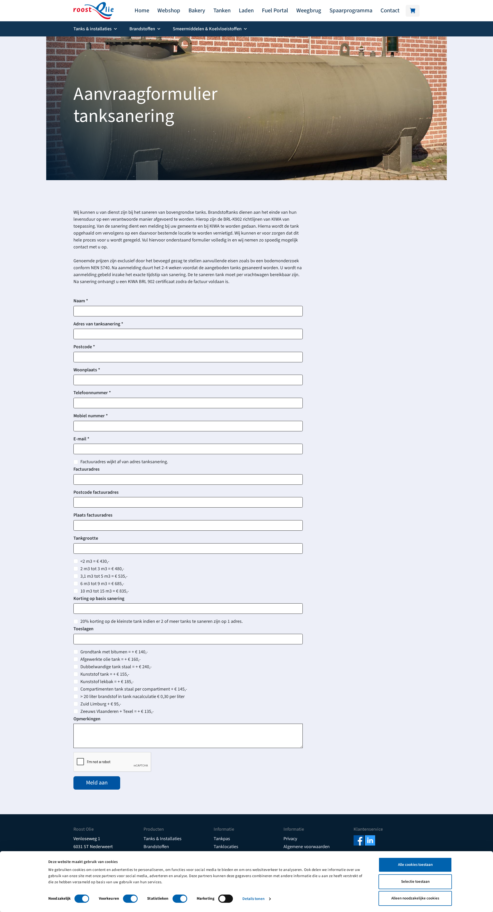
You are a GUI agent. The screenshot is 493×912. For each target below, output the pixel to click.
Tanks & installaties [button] (92, 29)
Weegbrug (308, 10)
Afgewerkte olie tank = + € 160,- (110, 659)
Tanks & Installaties (163, 839)
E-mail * (81, 439)
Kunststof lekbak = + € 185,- (107, 681)
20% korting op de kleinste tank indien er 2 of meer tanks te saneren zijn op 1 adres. (161, 621)
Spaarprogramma (350, 10)
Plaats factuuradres (92, 515)
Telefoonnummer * (92, 393)
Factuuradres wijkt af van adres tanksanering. (124, 462)
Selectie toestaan (415, 881)
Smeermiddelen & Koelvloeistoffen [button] (207, 29)
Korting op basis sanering (98, 598)
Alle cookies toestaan (415, 864)
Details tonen (253, 898)
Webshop (168, 10)
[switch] (130, 899)
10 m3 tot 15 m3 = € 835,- (104, 591)
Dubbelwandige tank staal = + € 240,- (116, 667)
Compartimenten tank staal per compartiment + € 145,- (133, 689)
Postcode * (84, 347)
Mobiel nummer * (90, 416)
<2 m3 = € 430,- (94, 561)
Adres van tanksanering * (98, 324)
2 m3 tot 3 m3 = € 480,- (102, 569)
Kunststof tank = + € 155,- (104, 674)
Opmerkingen (86, 719)
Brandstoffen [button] (142, 29)
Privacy (290, 839)
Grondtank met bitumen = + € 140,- (114, 652)
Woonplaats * (86, 370)
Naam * (80, 301)
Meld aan (97, 783)
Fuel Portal (275, 10)
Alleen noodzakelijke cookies (415, 898)
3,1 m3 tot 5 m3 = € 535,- (104, 576)
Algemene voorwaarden (306, 846)
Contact (390, 10)
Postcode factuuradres (96, 492)
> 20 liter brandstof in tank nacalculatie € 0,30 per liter (132, 696)
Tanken (222, 10)
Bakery (196, 10)
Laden (246, 10)
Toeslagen (83, 629)
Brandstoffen (156, 846)
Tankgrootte (85, 538)
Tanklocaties (226, 846)
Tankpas (222, 839)
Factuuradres (86, 469)
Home (142, 10)
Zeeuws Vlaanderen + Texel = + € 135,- (117, 711)
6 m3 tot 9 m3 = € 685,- (102, 583)
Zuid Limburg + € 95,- (100, 704)
